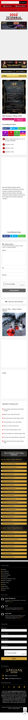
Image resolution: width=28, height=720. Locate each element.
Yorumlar (4, 584)
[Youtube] (19, 687)
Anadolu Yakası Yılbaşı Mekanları (12, 528)
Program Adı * (4, 628)
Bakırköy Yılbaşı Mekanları (8, 478)
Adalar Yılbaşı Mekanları (8, 532)
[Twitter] (14, 687)
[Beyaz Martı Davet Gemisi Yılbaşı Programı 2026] (14, 25)
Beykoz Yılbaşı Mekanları (8, 474)
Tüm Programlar (5, 571)
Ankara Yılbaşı (7, 71)
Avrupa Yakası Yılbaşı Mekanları (11, 459)
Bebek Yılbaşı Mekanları (8, 481)
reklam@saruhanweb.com (13, 678)
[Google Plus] (24, 687)
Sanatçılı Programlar (6, 575)
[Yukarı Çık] (25, 713)
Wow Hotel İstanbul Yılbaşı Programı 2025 (14, 418)
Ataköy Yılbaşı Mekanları (8, 471)
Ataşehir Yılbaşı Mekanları (8, 536)
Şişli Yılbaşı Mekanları (7, 520)
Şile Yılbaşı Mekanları (7, 553)
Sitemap (4, 590)
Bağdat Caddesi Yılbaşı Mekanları (10, 539)
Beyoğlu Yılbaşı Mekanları (8, 492)
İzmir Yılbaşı (20, 71)
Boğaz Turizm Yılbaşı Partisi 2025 (12, 414)
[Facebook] (3, 687)
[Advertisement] (14, 45)
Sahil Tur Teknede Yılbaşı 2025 (11, 426)
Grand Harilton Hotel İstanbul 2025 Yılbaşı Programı (14, 409)
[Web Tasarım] (14, 671)
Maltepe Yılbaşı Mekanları (8, 546)
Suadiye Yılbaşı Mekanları (8, 550)
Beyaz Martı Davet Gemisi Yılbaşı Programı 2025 (14, 441)
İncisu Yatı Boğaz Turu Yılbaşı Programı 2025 (14, 433)
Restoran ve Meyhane (6, 580)
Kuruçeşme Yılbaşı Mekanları (9, 509)
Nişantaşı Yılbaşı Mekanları (8, 513)
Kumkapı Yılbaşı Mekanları (8, 506)
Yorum (4, 250)
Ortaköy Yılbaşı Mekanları (8, 516)
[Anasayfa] (25, 709)
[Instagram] (8, 687)
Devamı (10, 601)
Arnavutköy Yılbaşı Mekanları (9, 464)
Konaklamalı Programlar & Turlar (8, 578)
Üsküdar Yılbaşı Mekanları (8, 557)
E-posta (4, 275)
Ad (3, 268)
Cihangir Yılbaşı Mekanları (8, 495)
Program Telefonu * (5, 639)
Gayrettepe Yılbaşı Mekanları (9, 499)
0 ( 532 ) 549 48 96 (11, 675)
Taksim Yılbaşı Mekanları (8, 523)
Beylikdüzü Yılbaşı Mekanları (9, 488)
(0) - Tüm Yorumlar (8, 119)
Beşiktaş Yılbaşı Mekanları (8, 485)
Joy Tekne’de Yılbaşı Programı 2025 (12, 429)
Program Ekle (8, 6)
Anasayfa (21, 76)
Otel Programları (5, 573)
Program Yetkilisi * (5, 633)
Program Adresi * (4, 645)
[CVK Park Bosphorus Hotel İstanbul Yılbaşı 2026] (14, 64)
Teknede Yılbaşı (5, 582)
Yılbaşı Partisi (5, 576)
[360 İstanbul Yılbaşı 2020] (14, 96)
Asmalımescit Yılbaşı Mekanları (9, 467)
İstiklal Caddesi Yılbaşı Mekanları (10, 502)
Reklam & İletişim (21, 6)
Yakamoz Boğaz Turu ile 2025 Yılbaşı (12, 422)
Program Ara (23, 2)
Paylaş (5, 128)
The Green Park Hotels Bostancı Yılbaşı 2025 (14, 437)
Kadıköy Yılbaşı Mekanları (8, 543)
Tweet (13, 128)
